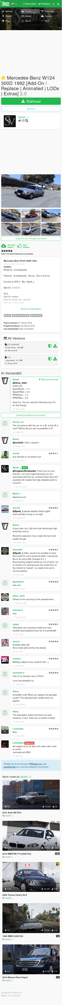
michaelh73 (18, 672)
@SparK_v (18, 511)
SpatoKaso (18, 581)
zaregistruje (10, 766)
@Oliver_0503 (20, 382)
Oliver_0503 (19, 595)
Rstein (16, 379)
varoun (16, 641)
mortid (16, 453)
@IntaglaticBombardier (24, 470)
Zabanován (29, 743)
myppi (16, 624)
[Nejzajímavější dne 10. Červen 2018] (3, 78)
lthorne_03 (18, 421)
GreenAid (17, 549)
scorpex (17, 658)
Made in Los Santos (10, 995)
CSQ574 (16, 287)
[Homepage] (19, 120)
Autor (25, 468)
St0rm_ (16, 691)
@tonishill (18, 442)
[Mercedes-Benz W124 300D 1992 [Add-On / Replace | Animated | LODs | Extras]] (31, 191)
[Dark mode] (53, 3)
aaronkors (18, 609)
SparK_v (23, 117)
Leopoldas (18, 728)
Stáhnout (33, 101)
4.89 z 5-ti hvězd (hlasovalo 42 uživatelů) (17, 254)
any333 (16, 507)
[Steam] (26, 120)
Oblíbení (26, 247)
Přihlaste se (35, 763)
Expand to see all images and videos (31, 238)
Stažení (10, 247)
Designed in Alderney (11, 992)
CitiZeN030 (18, 742)
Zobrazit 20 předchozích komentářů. (31, 415)
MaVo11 (17, 493)
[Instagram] (23, 120)
